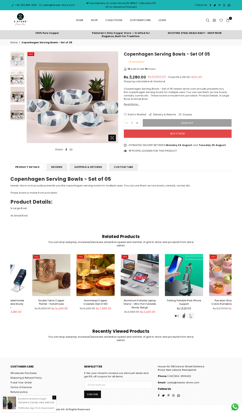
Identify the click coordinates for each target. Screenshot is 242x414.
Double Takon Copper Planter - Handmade (32, 302)
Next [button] (115, 97)
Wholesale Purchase (23, 373)
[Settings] (214, 20)
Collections (113, 20)
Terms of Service (21, 387)
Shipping (129, 81)
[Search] (207, 20)
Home (79, 20)
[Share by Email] (71, 149)
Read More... (132, 104)
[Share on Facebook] (66, 149)
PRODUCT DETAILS (27, 167)
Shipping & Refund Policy (26, 378)
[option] (47, 33)
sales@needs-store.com (58, 5)
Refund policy (19, 392)
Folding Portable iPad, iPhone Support (165, 302)
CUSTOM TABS (123, 167)
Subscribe (92, 394)
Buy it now (178, 133)
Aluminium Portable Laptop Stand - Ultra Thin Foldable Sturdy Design (121, 304)
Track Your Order (21, 382)
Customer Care (140, 20)
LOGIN (162, 20)
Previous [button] (30, 97)
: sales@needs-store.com (182, 382)
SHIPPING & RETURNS (88, 167)
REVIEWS (57, 167)
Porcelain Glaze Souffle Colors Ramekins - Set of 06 (209, 302)
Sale (31, 54)
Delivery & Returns (164, 114)
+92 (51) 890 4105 (25, 5)
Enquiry (187, 114)
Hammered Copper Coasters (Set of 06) (77, 302)
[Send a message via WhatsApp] (235, 407)
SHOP (94, 20)
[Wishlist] (221, 20)
